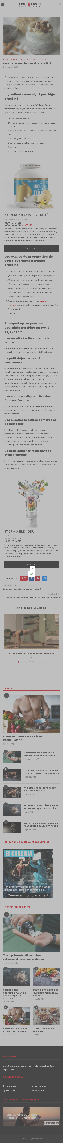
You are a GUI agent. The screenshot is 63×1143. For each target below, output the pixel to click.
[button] (32, 568)
